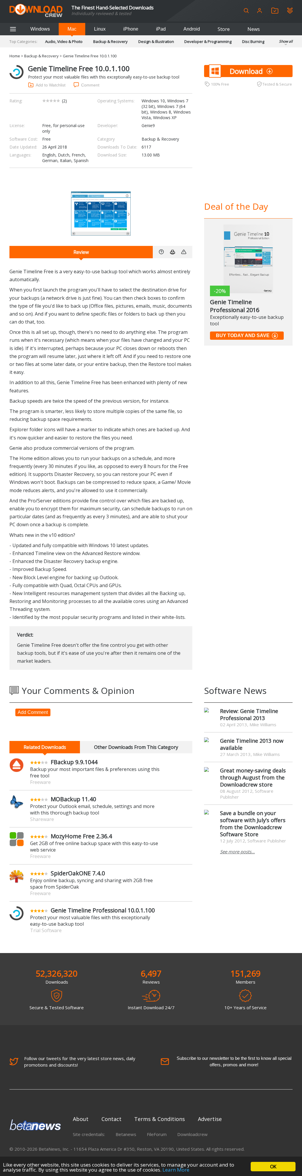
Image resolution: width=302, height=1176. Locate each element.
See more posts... (237, 851)
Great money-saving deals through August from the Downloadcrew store (253, 777)
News (253, 29)
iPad (161, 28)
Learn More (176, 1169)
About (80, 1118)
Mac (72, 28)
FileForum (157, 1134)
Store (224, 29)
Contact (111, 1118)
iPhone (130, 28)
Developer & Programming (208, 41)
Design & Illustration (156, 41)
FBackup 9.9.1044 (74, 762)
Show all (286, 41)
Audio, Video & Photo (64, 41)
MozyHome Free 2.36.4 (81, 836)
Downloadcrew (192, 1134)
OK (273, 1166)
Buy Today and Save (243, 335)
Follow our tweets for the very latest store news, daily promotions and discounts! (79, 1061)
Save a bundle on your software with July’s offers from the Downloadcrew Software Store (252, 823)
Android (191, 28)
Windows (40, 28)
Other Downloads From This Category (136, 747)
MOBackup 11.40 (73, 799)
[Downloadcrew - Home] (36, 11)
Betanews (126, 1134)
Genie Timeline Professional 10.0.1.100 (103, 910)
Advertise (210, 1118)
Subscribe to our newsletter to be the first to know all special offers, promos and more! (234, 1061)
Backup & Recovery (110, 41)
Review (81, 252)
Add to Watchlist (50, 85)
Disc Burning (253, 41)
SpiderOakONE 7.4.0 (78, 873)
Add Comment (33, 712)
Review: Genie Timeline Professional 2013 (249, 714)
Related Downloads (45, 747)
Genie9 (148, 125)
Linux (100, 28)
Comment (90, 85)
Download (246, 71)
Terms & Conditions (159, 1118)
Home (14, 56)
